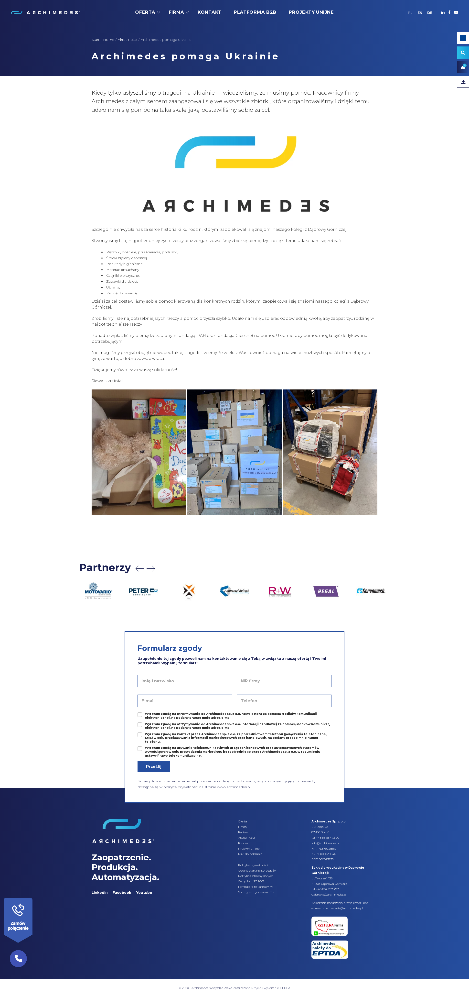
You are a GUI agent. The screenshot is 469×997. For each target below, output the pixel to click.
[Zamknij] (34, 896)
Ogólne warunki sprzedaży (257, 870)
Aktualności (127, 39)
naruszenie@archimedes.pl (344, 908)
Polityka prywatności (253, 865)
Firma (242, 827)
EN (419, 13)
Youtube (144, 892)
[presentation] (140, 568)
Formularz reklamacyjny (255, 886)
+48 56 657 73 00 (327, 837)
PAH (201, 335)
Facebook (122, 892)
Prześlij (153, 766)
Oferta (242, 821)
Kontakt (244, 843)
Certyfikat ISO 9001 (251, 881)
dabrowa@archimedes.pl (329, 894)
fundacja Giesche (234, 335)
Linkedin (100, 892)
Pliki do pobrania (250, 854)
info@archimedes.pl (325, 843)
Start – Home (103, 39)
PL (410, 13)
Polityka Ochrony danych (256, 876)
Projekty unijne (248, 848)
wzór (357, 903)
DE (429, 13)
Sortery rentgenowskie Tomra (258, 892)
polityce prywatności (180, 787)
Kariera (243, 832)
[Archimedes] (45, 12)
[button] (18, 958)
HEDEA (285, 988)
